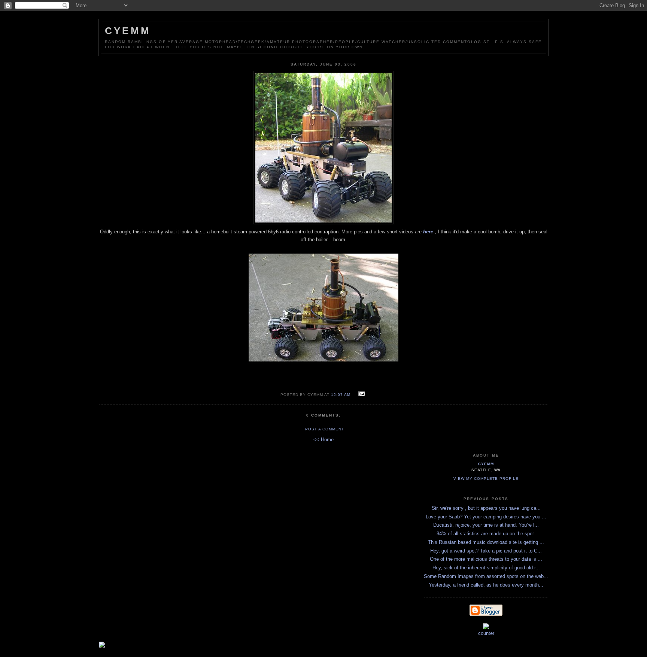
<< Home (323, 439)
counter (486, 633)
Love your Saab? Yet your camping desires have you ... (486, 517)
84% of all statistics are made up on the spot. (486, 533)
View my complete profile (486, 478)
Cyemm (128, 30)
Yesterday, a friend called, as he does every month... (486, 585)
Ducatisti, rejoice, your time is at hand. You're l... (486, 525)
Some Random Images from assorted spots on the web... (486, 576)
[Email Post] (360, 394)
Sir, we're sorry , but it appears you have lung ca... (486, 508)
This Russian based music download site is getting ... (486, 542)
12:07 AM (340, 395)
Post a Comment (324, 429)
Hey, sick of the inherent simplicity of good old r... (486, 567)
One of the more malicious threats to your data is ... (486, 559)
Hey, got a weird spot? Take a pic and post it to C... (486, 551)
